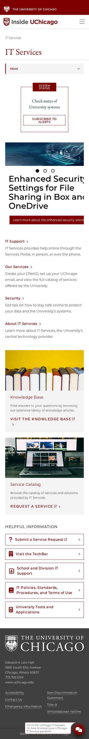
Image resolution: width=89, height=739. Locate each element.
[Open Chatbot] (79, 730)
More (14, 69)
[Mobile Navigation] (82, 21)
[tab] (37, 171)
